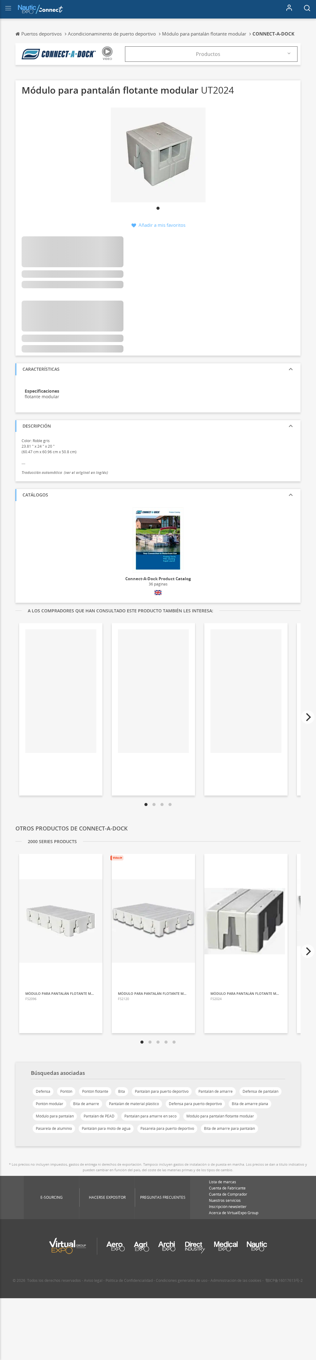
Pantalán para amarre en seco (150, 1116)
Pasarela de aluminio (54, 1128)
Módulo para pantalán (55, 1116)
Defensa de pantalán (260, 1091)
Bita (121, 1091)
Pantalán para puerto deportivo (162, 1091)
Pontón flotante (95, 1091)
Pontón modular (49, 1103)
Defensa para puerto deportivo (195, 1103)
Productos (208, 54)
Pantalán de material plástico (134, 1103)
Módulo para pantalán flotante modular (220, 1116)
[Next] (307, 717)
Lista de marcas (222, 1182)
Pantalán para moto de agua (106, 1128)
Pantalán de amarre (215, 1091)
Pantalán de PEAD (99, 1116)
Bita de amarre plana (250, 1103)
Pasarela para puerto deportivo (167, 1128)
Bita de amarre (86, 1103)
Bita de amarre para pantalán (229, 1128)
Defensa (43, 1091)
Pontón (66, 1091)
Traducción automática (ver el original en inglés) (65, 472)
